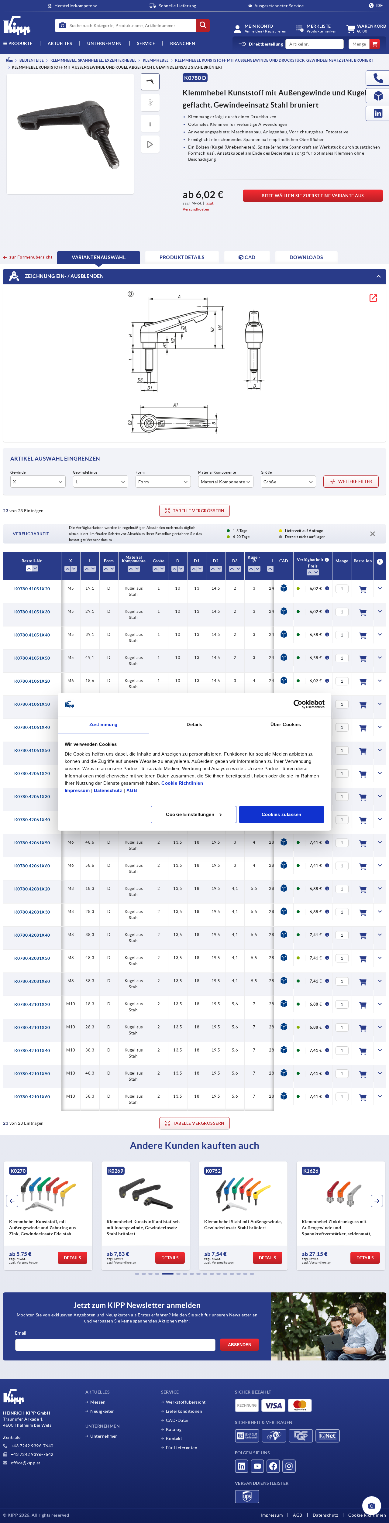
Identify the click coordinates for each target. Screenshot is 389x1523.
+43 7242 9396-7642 (31, 1454)
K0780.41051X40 (32, 635)
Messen (97, 1402)
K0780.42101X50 (32, 1073)
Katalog (174, 1429)
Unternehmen (104, 43)
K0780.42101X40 (32, 1050)
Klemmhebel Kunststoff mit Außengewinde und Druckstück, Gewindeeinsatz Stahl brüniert (274, 60)
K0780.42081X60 (32, 981)
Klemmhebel (155, 60)
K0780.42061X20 (32, 773)
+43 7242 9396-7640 (31, 1445)
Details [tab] (194, 724)
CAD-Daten (178, 1420)
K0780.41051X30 (32, 611)
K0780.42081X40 (32, 935)
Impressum (77, 790)
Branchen (182, 43)
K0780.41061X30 (32, 704)
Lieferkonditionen (184, 1411)
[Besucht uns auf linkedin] (241, 1466)
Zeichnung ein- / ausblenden (64, 276)
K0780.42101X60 (32, 1096)
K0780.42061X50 (32, 842)
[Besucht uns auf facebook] (273, 1466)
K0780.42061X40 (32, 819)
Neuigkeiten (102, 1411)
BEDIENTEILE (31, 60)
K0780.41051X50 (32, 658)
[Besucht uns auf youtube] (257, 1466)
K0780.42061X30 (32, 796)
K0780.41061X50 (32, 750)
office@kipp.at (25, 1462)
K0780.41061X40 (32, 727)
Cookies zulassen (281, 814)
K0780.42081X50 (32, 958)
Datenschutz (108, 790)
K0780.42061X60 (32, 865)
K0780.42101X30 (32, 1027)
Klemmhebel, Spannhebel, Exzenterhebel (93, 60)
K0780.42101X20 (32, 1004)
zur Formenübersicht (30, 257)
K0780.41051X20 (32, 588)
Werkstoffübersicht (186, 1402)
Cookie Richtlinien (182, 782)
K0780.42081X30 (32, 912)
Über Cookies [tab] (285, 724)
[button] (137, 1274)
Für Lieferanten (182, 1447)
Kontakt (174, 1438)
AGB (131, 790)
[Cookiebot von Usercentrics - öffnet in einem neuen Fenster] (298, 704)
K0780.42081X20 (32, 889)
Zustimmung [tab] (103, 724)
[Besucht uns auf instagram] (289, 1466)
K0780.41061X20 (32, 681)
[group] (48, 1215)
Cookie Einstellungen (190, 814)
